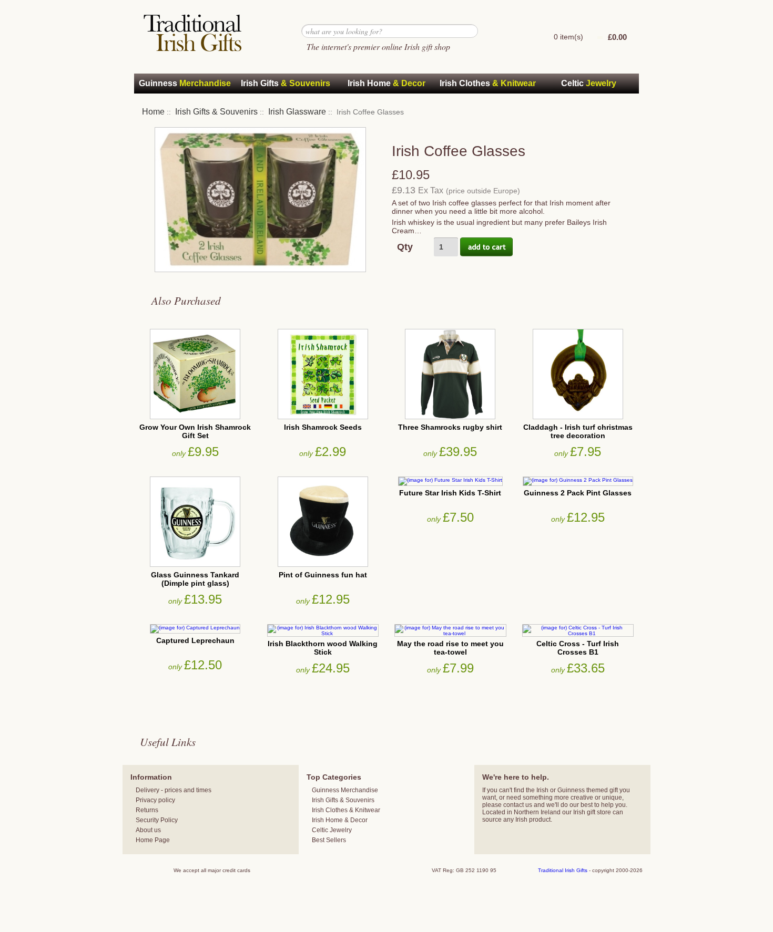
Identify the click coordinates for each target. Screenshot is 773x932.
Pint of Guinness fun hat (323, 575)
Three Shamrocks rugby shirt (450, 427)
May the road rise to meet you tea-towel (450, 647)
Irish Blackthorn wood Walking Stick (323, 647)
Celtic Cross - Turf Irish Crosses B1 (577, 647)
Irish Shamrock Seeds (323, 427)
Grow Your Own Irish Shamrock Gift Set (195, 431)
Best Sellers (329, 840)
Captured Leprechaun (195, 640)
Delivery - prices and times (173, 790)
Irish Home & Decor (340, 820)
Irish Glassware (297, 111)
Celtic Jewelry (332, 830)
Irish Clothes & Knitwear (346, 810)
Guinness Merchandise (345, 790)
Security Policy (157, 820)
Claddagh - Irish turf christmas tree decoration (578, 431)
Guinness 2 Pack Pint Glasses (578, 493)
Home (153, 111)
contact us (517, 805)
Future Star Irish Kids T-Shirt (450, 493)
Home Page (153, 840)
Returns (147, 810)
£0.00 (617, 37)
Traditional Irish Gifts (562, 870)
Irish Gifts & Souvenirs (216, 111)
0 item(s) (568, 37)
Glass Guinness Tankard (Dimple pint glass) (195, 579)
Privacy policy (155, 800)
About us (148, 830)
